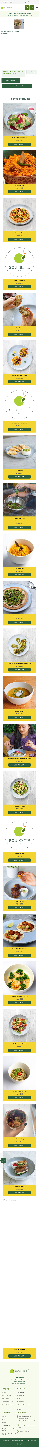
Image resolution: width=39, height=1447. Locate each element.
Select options (19, 528)
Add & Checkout (17, 86)
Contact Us (20, 1395)
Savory (14, 15)
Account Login (6, 1422)
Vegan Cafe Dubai (7, 1405)
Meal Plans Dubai (7, 1395)
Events (4, 1416)
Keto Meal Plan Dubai (23, 1405)
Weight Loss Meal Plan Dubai (9, 1429)
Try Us (18, 1398)
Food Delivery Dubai (8, 1401)
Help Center (20, 1392)
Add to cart (11, 80)
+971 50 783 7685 (7, 2)
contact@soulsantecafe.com (29, 2)
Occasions (20, 1402)
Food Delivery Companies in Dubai (25, 1408)
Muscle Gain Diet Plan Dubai (9, 1434)
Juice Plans (5, 1398)
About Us (4, 1392)
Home (9, 15)
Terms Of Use (6, 1426)
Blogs (4, 1419)
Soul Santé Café (19, 1440)
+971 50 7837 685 (24, 1431)
